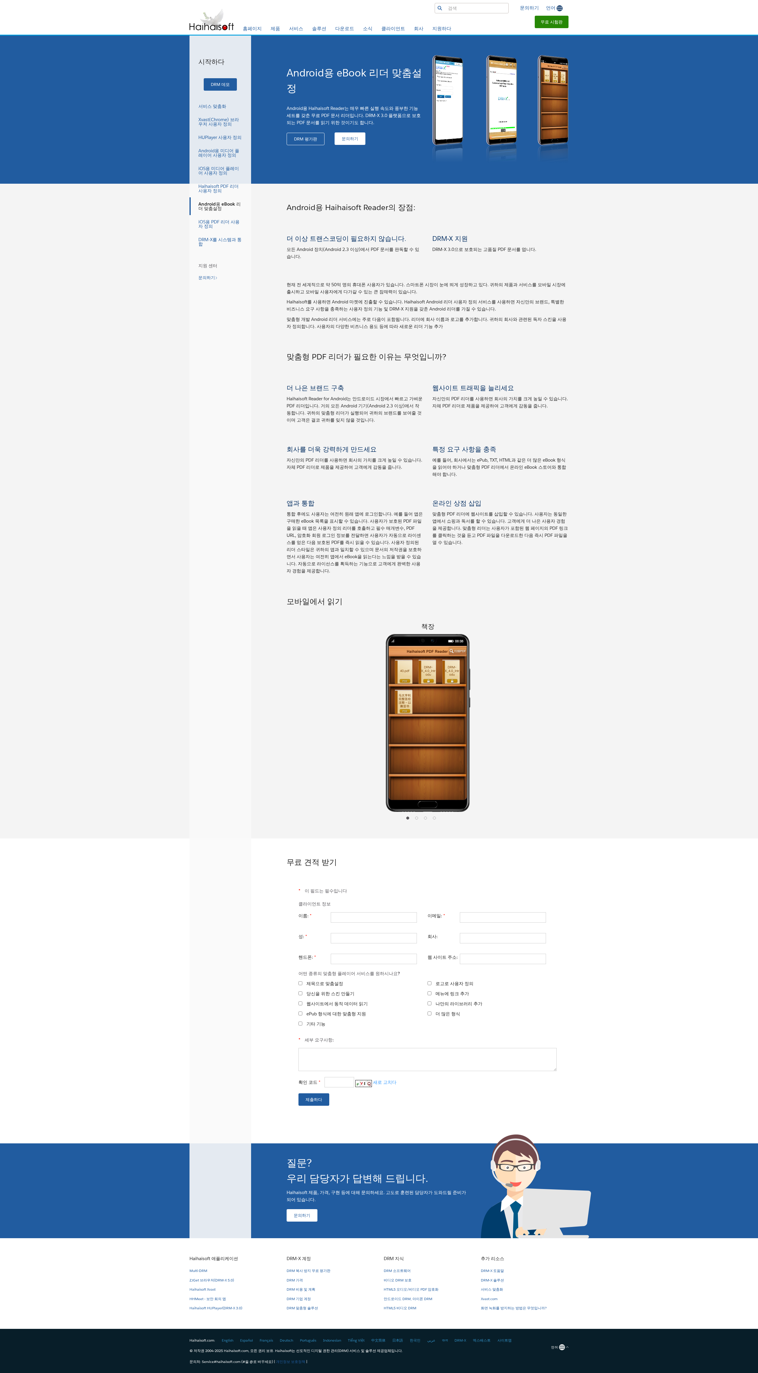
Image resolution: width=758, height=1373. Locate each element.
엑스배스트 (482, 1340)
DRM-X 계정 (299, 1258)
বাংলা (445, 1340)
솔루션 (319, 28)
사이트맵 (504, 1340)
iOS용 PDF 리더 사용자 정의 (219, 224)
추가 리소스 (492, 1258)
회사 (418, 28)
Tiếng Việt (356, 1340)
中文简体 (378, 1340)
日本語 (397, 1340)
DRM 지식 (394, 1258)
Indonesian (332, 1340)
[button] (551, 22)
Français (266, 1340)
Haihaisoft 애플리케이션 (214, 1258)
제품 (275, 28)
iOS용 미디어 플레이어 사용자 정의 (218, 171)
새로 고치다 (384, 1082)
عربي (431, 1340)
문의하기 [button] (529, 8)
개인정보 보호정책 (290, 1361)
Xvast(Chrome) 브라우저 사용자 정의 (218, 122)
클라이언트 (393, 28)
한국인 (415, 1340)
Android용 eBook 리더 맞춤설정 (219, 206)
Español (246, 1340)
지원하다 (441, 28)
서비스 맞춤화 (212, 106)
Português (308, 1340)
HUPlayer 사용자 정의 (220, 137)
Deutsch (286, 1340)
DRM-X (460, 1340)
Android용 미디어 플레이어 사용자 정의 (218, 153)
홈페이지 (252, 28)
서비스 (296, 28)
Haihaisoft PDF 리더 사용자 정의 (218, 188)
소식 (367, 28)
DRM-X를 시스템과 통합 (220, 242)
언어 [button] (551, 8)
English (227, 1340)
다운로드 (344, 28)
